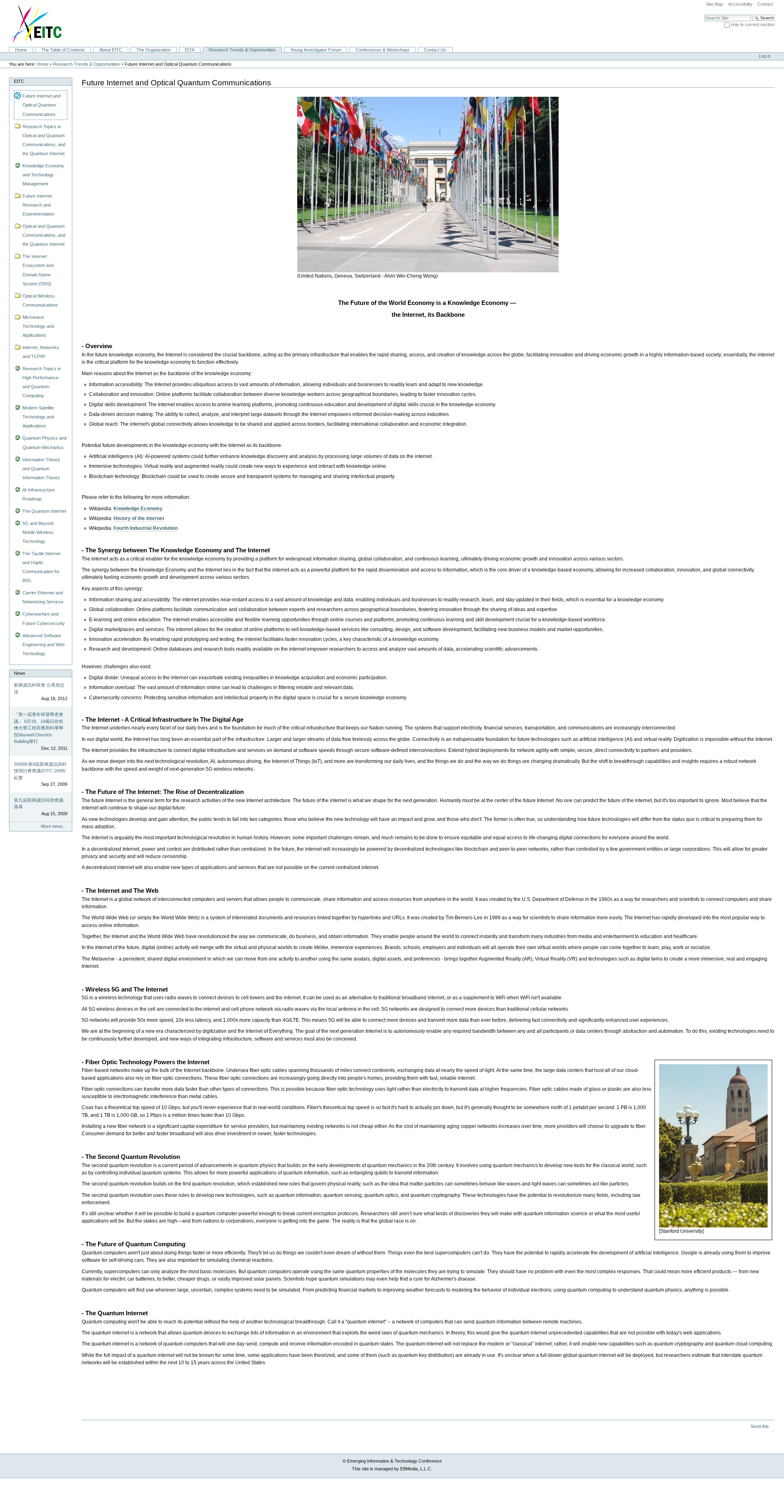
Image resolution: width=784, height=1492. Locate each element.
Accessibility (740, 4)
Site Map (714, 4)
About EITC (110, 49)
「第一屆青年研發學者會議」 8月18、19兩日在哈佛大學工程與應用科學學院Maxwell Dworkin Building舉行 (38, 728)
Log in (765, 55)
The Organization (153, 49)
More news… (54, 826)
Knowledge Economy (138, 508)
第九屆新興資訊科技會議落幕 (38, 803)
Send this (760, 1426)
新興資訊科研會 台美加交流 (39, 688)
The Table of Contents (63, 49)
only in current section (753, 24)
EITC (19, 81)
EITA (189, 49)
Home (21, 49)
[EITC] (33, 23)
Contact (765, 4)
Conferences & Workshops (383, 49)
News (19, 673)
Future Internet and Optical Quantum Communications (41, 104)
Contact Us (435, 49)
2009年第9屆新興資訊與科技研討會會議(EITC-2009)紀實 (40, 771)
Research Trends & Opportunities (242, 49)
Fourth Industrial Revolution (146, 528)
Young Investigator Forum (315, 49)
